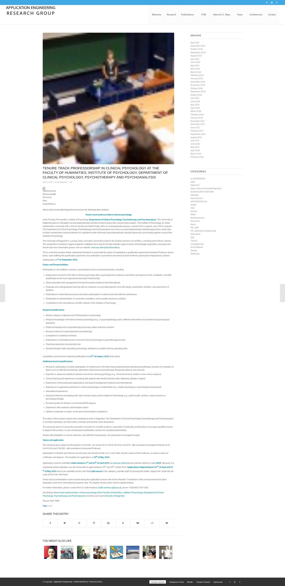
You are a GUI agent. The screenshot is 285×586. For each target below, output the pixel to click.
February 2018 (197, 114)
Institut (193, 205)
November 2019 (197, 46)
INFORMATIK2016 (198, 201)
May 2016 (194, 147)
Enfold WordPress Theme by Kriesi (88, 582)
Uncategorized (61, 182)
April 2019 (195, 69)
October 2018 (196, 88)
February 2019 (197, 75)
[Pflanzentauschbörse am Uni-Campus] (2, 293)
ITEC (192, 208)
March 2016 (195, 154)
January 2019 (196, 78)
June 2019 (195, 62)
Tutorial (193, 241)
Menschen (195, 221)
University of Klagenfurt (114, 496)
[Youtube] (271, 2)
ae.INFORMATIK (197, 179)
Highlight (194, 195)
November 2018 (197, 85)
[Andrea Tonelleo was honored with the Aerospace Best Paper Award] (149, 552)
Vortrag (193, 250)
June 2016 (195, 144)
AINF (192, 182)
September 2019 (198, 52)
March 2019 (195, 72)
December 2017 (197, 121)
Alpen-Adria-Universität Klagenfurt (205, 188)
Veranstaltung (196, 247)
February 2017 (197, 131)
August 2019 (196, 56)
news (50, 506)
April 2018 (195, 108)
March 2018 (195, 111)
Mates (193, 214)
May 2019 (194, 65)
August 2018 (196, 95)
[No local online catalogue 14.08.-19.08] (117, 552)
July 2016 (194, 140)
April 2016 (195, 150)
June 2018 (195, 101)
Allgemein (195, 185)
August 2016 (196, 137)
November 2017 (197, 124)
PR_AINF (194, 228)
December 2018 (197, 82)
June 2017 (195, 127)
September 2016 (198, 134)
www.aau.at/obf (119, 463)
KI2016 (193, 211)
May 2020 (194, 43)
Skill (192, 237)
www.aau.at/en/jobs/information (105, 247)
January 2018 (196, 118)
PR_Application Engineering (203, 231)
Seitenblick (195, 234)
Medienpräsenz (197, 218)
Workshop (195, 254)
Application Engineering (63, 582)
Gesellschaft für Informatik (202, 192)
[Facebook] (276, 2)
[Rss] (266, 2)
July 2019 (194, 59)
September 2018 (198, 91)
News (193, 224)
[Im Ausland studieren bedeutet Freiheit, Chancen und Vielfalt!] (51, 552)
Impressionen (196, 198)
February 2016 (197, 157)
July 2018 (194, 98)
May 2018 (194, 105)
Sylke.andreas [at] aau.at (110, 487)
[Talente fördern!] (67, 552)
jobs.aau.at (97, 471)
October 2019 (196, 49)
